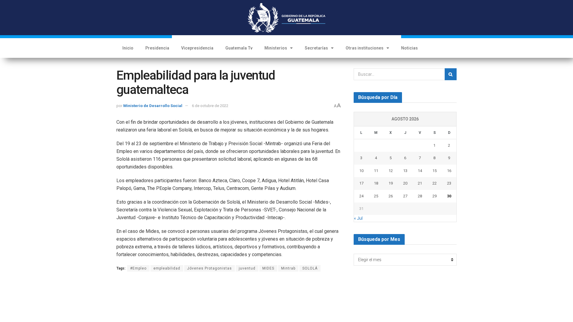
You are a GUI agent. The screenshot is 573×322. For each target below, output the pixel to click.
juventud (247, 268)
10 (361, 170)
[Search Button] (451, 74)
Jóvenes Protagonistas (209, 268)
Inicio (127, 48)
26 (391, 196)
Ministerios (275, 48)
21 (420, 183)
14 (420, 170)
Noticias (409, 48)
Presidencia (157, 48)
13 (405, 170)
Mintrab (288, 268)
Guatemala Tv (238, 48)
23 (449, 183)
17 (361, 183)
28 (420, 196)
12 (391, 170)
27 (405, 196)
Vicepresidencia (197, 48)
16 (449, 170)
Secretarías (316, 48)
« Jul (358, 218)
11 (376, 170)
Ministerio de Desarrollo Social (152, 105)
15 (434, 170)
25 (376, 196)
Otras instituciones (364, 48)
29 (434, 196)
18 (376, 183)
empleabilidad (166, 268)
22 (434, 183)
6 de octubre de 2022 (210, 105)
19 (391, 183)
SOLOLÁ (310, 268)
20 (405, 183)
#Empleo (138, 268)
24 (361, 196)
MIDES (268, 268)
